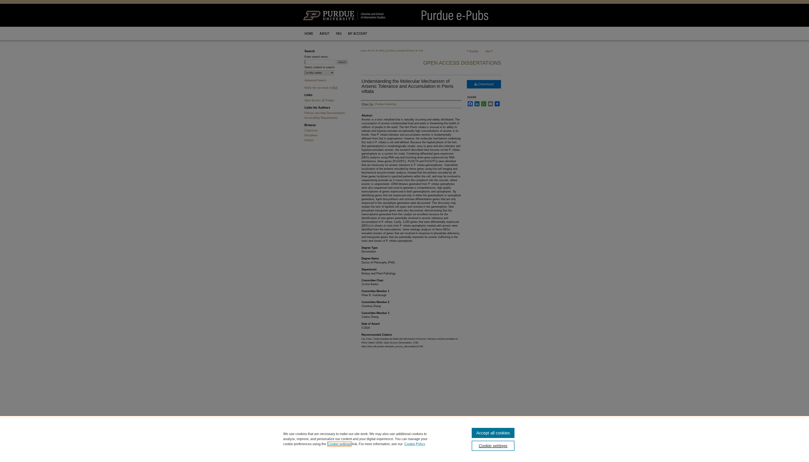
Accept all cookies (493, 433)
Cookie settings (339, 444)
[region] (404, 439)
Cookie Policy (414, 444)
